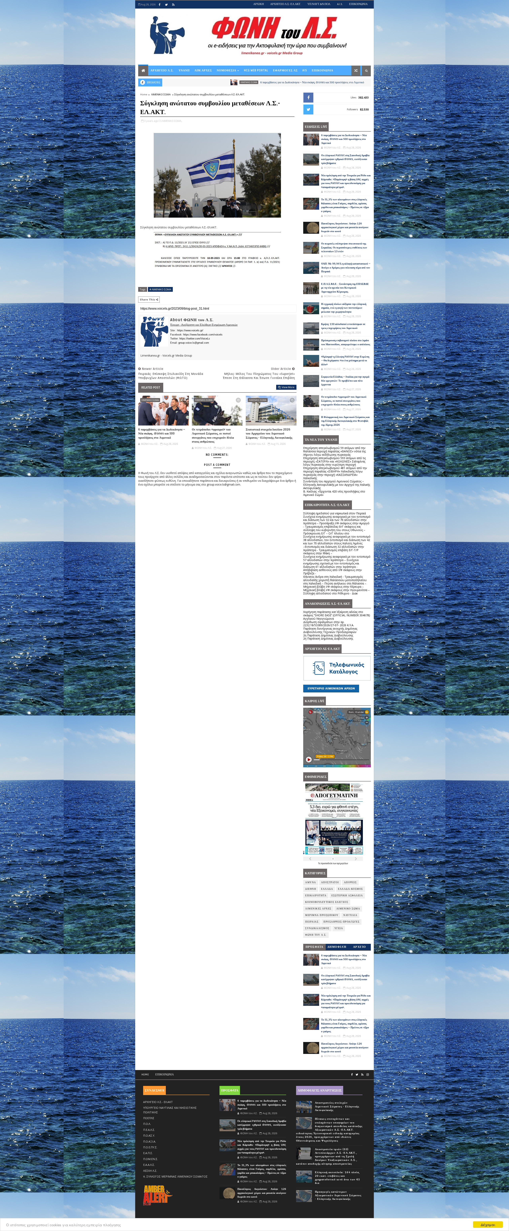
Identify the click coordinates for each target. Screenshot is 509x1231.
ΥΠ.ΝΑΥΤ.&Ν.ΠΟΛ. (319, 4)
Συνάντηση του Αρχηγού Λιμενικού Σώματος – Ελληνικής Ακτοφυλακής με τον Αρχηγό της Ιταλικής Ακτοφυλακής (336, 484)
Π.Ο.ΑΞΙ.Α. (149, 1141)
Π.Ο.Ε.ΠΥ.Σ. (150, 1147)
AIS (304, 70)
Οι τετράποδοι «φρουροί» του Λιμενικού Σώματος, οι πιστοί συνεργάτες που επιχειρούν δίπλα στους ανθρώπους (213, 435)
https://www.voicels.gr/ (190, 330)
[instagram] (367, 1074)
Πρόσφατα (314, 947)
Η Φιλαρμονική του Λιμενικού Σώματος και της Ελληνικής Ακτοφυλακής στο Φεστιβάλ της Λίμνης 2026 (345, 421)
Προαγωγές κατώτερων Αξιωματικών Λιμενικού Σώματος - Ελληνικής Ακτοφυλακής (338, 1195)
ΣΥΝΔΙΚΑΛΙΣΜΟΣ (317, 928)
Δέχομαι (488, 1224)
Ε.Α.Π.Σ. (148, 1153)
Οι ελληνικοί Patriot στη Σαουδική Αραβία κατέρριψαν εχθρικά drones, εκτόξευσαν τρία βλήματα (358, 82)
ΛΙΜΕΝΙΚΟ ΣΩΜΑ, (172, 121)
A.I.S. (340, 4)
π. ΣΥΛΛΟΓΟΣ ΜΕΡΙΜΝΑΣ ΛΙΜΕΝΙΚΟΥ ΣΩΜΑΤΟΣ (175, 1176)
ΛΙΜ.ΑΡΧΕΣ (203, 70)
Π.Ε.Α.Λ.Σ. (149, 1130)
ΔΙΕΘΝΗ (310, 889)
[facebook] (159, 5)
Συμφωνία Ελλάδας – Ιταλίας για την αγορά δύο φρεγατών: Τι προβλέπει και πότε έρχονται (345, 380)
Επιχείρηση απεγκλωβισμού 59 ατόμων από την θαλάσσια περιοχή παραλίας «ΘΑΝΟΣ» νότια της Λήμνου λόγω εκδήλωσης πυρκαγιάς (334, 451)
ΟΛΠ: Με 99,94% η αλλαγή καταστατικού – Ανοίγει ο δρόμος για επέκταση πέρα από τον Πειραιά (345, 267)
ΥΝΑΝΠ (184, 70)
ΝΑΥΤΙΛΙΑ (350, 915)
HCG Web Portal (256, 70)
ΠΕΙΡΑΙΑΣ (312, 921)
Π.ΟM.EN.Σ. (150, 1159)
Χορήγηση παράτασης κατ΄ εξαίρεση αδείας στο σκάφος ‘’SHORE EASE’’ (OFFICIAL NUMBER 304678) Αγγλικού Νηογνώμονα (336, 615)
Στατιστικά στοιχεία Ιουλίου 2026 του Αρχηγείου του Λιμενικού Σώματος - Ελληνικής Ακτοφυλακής (269, 433)
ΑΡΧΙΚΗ (258, 4)
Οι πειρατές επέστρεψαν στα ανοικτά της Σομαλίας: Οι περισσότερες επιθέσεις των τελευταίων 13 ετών (344, 247)
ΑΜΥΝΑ (295, 82)
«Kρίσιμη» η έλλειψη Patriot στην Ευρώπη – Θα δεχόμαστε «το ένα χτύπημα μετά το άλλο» (345, 360)
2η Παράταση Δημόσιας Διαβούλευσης (328, 635)
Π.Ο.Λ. (147, 1124)
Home (143, 94)
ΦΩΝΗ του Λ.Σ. (316, 934)
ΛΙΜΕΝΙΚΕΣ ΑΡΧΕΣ (318, 908)
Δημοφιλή (337, 947)
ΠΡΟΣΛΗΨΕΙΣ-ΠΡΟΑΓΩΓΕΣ (341, 921)
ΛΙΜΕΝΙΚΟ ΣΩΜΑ (161, 94)
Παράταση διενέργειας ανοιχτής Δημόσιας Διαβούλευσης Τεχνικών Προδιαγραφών (330, 630)
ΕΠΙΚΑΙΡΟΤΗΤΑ (315, 895)
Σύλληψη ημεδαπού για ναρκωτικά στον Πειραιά (334, 513)
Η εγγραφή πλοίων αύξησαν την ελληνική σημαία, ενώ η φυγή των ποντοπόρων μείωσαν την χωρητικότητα (343, 307)
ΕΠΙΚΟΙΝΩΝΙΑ (358, 4)
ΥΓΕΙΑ (338, 928)
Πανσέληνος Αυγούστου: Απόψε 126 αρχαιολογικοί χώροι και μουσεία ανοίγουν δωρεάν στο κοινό (344, 227)
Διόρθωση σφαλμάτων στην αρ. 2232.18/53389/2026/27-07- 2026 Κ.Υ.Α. (328, 623)
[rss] (173, 5)
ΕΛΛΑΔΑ (327, 889)
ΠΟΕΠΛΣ (148, 1118)
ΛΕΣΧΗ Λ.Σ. (150, 1171)
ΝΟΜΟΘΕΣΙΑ (226, 70)
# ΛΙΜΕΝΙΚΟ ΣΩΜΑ (160, 289)
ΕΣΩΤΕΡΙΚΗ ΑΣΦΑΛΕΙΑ (347, 895)
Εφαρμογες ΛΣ (285, 70)
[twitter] (166, 5)
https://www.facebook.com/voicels (202, 334)
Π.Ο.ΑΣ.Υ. (149, 1135)
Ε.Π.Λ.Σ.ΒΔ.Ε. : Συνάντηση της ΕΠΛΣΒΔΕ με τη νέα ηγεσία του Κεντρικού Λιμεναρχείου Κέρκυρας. (345, 287)
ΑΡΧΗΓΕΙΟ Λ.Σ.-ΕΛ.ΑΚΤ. (285, 4)
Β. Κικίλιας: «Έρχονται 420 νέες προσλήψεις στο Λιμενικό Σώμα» (334, 493)
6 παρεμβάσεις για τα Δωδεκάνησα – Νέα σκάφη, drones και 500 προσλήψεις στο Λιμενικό (224, 82)
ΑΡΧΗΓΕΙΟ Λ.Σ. (162, 70)
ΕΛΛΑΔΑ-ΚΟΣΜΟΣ (350, 889)
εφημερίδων (342, 863)
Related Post (150, 387)
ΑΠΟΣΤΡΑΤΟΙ (330, 882)
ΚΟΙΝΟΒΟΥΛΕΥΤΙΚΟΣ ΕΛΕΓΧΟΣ (326, 902)
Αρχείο (359, 947)
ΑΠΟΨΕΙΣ (350, 882)
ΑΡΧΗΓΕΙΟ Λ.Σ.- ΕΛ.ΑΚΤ (158, 1102)
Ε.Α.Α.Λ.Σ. (149, 1165)
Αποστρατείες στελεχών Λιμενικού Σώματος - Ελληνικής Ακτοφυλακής (337, 1106)
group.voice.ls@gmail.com (193, 342)
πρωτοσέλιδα (327, 863)
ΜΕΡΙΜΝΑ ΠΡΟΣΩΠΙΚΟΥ (321, 915)
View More (288, 387)
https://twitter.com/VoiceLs (194, 338)
